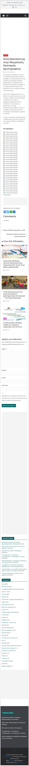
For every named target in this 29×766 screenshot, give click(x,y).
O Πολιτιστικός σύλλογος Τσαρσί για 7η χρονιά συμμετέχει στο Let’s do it (12, 325)
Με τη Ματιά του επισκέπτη (9, 638)
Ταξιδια (4, 656)
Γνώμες (3, 609)
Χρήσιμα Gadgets (6, 666)
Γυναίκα (4, 615)
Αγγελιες (4, 597)
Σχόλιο (4, 349)
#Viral (3, 584)
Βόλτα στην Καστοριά (7, 607)
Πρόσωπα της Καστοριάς (8, 648)
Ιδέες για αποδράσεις (7, 630)
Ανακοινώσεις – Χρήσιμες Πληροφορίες (12, 599)
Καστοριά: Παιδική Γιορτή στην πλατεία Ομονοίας (16, 235)
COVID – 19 (4, 591)
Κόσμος (4, 635)
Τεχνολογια (5, 658)
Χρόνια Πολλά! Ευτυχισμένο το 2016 (14, 230)
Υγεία (3, 663)
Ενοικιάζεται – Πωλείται (8, 622)
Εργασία (4, 625)
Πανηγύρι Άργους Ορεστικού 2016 (10, 645)
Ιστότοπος (5, 385)
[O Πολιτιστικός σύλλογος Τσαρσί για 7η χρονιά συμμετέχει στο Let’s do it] (14, 308)
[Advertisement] (14, 37)
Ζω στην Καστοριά (6, 627)
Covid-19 (4, 594)
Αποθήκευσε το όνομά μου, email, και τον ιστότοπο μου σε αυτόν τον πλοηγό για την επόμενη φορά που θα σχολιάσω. (14, 398)
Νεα (3, 640)
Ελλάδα (4, 620)
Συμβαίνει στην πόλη (7, 650)
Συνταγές (4, 653)
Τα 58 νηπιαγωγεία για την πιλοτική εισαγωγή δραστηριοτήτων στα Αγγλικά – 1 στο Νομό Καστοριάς (14, 295)
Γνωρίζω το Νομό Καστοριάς (9, 612)
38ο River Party (5, 586)
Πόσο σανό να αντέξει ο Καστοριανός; (15, 4)
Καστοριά (6, 55)
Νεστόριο (4, 643)
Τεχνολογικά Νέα (6, 661)
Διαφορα (4, 617)
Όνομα (4, 370)
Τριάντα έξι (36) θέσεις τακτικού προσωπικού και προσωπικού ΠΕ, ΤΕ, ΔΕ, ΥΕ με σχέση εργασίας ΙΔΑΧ (14, 264)
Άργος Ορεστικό (6, 604)
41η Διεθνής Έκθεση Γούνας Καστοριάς (12, 589)
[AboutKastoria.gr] (3, 15)
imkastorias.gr (7, 195)
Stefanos (13, 72)
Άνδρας (3, 602)
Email (4, 378)
